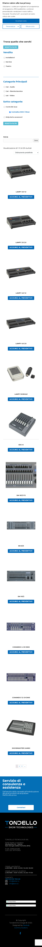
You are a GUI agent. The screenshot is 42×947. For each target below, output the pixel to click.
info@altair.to (14, 881)
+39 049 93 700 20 (12, 879)
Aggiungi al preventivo (21, 197)
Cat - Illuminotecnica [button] (14, 91)
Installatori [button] (10, 58)
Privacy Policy (12, 901)
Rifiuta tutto (30, 26)
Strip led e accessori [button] (14, 117)
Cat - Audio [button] (10, 87)
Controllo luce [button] (11, 107)
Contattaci (21, 807)
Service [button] (9, 62)
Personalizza (10, 26)
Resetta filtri (11, 47)
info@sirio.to (14, 883)
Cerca (5, 137)
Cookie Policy (12, 905)
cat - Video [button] (10, 95)
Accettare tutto (21, 21)
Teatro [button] (8, 66)
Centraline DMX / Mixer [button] (20, 112)
